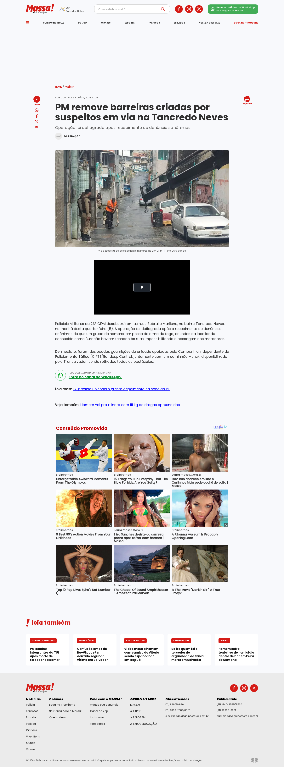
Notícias (33, 699)
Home (59, 86)
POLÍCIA (82, 22)
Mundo (30, 743)
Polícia (69, 86)
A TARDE (135, 711)
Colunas (56, 699)
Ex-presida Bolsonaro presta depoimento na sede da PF (121, 388)
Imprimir (247, 103)
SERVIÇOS (179, 22)
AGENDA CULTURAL (209, 22)
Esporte (31, 717)
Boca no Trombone (62, 705)
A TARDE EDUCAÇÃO (143, 724)
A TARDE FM (137, 717)
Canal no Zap (99, 711)
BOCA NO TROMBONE (246, 22)
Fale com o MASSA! (106, 699)
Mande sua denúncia (104, 705)
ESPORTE (129, 22)
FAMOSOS (154, 22)
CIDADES (106, 22)
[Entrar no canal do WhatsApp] (60, 375)
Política (31, 724)
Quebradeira (57, 717)
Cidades (31, 730)
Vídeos (30, 749)
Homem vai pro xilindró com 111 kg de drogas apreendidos (130, 404)
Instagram (97, 717)
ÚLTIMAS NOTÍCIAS (53, 22)
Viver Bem (33, 736)
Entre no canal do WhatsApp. (95, 377)
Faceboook (97, 724)
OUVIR (36, 104)
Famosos (32, 711)
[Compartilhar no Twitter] (36, 122)
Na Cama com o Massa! (65, 711)
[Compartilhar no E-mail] (36, 127)
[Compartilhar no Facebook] (37, 117)
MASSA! (135, 705)
